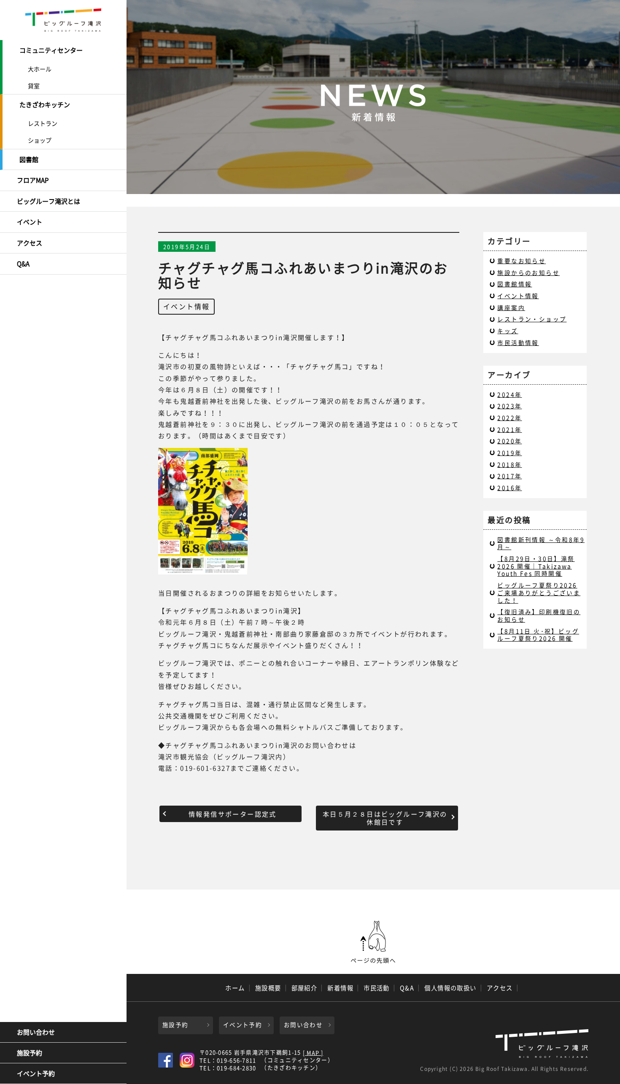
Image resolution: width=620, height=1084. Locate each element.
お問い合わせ (36, 1032)
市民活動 (377, 987)
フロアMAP (33, 180)
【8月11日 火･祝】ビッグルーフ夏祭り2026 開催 (538, 635)
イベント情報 (186, 306)
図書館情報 (514, 284)
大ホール (39, 69)
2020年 (509, 441)
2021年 (509, 429)
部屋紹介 (304, 987)
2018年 (509, 464)
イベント (29, 222)
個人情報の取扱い (450, 987)
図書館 (28, 159)
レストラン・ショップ (531, 319)
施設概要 (268, 987)
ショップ (39, 140)
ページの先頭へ (373, 942)
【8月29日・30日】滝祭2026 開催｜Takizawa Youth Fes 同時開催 (535, 565)
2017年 (509, 476)
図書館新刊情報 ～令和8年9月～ (541, 543)
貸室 (34, 85)
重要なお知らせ (521, 260)
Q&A (23, 263)
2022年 (509, 417)
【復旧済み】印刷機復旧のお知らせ (538, 615)
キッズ (507, 330)
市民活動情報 (518, 342)
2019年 (509, 452)
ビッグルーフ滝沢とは (48, 201)
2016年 (509, 487)
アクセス (29, 243)
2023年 (509, 406)
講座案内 (511, 307)
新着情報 (340, 987)
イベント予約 (36, 1073)
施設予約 (29, 1052)
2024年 (509, 394)
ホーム (235, 987)
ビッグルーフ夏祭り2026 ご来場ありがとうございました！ (538, 592)
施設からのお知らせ (528, 272)
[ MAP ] (313, 1053)
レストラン (42, 123)
